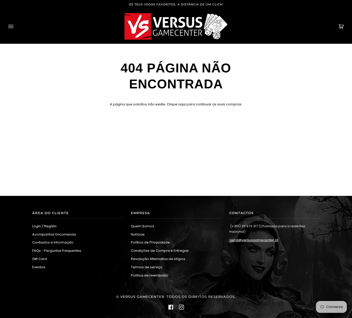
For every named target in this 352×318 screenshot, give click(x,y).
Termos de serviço (146, 267)
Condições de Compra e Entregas (160, 250)
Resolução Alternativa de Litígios (158, 258)
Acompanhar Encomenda (54, 234)
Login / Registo (44, 226)
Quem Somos (142, 226)
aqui (182, 104)
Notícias (138, 234)
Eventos (38, 267)
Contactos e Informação (52, 242)
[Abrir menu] (16, 26)
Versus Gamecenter (142, 297)
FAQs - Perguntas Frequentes (56, 250)
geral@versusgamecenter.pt (253, 240)
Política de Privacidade (150, 242)
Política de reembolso (149, 275)
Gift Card (39, 258)
